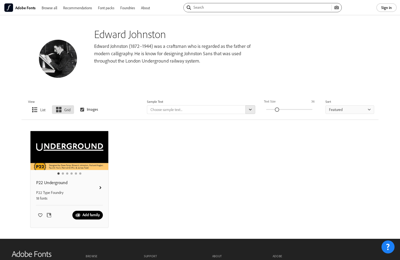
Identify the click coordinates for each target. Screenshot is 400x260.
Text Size (270, 101)
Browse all (49, 7)
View (31, 102)
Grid (67, 109)
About (145, 7)
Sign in (386, 7)
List (42, 109)
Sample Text (155, 102)
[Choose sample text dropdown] (250, 109)
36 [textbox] (313, 101)
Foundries (127, 7)
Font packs (106, 7)
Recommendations (77, 7)
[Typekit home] (31, 255)
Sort (328, 102)
